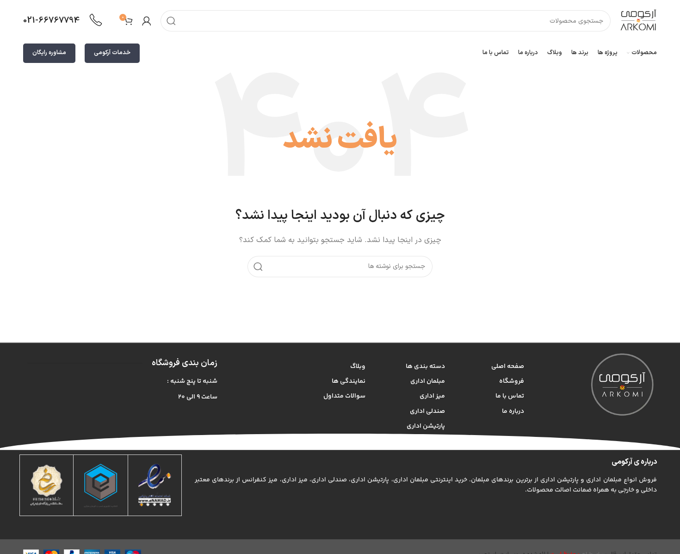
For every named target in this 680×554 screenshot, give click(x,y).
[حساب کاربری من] (146, 21)
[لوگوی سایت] (638, 20)
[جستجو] (171, 20)
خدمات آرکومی (112, 52)
